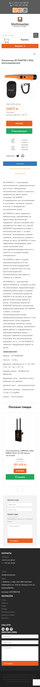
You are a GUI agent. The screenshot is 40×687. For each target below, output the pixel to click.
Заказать (19, 123)
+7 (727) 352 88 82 (20, 3)
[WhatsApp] (22, 155)
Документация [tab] (20, 174)
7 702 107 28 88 (9, 563)
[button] (35, 69)
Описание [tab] (20, 164)
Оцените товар (12, 514)
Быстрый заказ (20, 131)
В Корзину (20, 471)
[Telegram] (17, 155)
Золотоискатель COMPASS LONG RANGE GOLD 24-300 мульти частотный (20, 453)
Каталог (19, 46)
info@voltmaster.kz (8, 575)
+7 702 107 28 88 (20, 5)
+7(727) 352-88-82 (8, 560)
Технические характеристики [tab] (20, 169)
